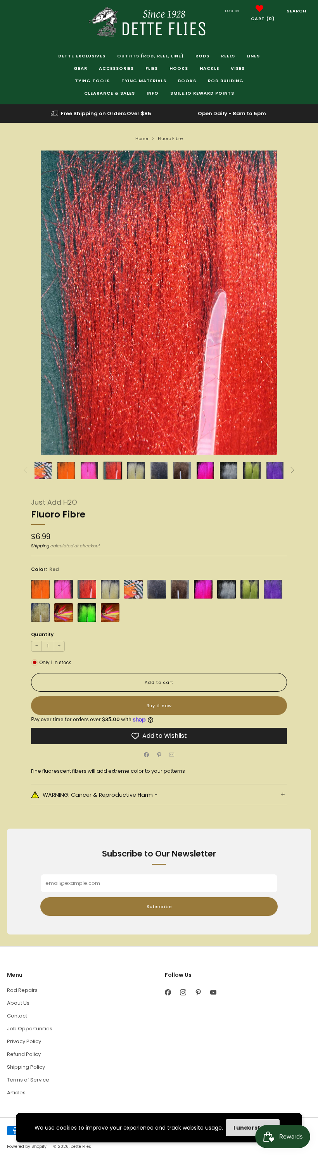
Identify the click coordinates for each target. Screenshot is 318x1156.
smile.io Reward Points (202, 93)
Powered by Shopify (27, 1146)
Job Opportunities (29, 1028)
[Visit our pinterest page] (198, 992)
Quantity (42, 634)
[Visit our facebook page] (167, 992)
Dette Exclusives (81, 56)
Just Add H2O (54, 502)
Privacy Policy (24, 1041)
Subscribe (159, 906)
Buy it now (159, 706)
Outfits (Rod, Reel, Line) (150, 56)
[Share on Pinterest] (159, 755)
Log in (232, 11)
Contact (17, 1015)
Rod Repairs (22, 990)
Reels (228, 56)
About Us (18, 1003)
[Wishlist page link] (259, 8)
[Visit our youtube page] (213, 992)
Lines (253, 56)
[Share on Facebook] (146, 755)
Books (187, 81)
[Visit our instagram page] (182, 992)
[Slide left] (25, 471)
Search (296, 11)
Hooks (178, 68)
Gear (80, 68)
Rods (202, 56)
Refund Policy (24, 1054)
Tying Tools (92, 81)
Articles (16, 1092)
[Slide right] (292, 471)
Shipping (40, 546)
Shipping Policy (26, 1067)
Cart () (263, 19)
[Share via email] (172, 755)
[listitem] (102, 113)
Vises (238, 68)
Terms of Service (28, 1079)
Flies (151, 68)
